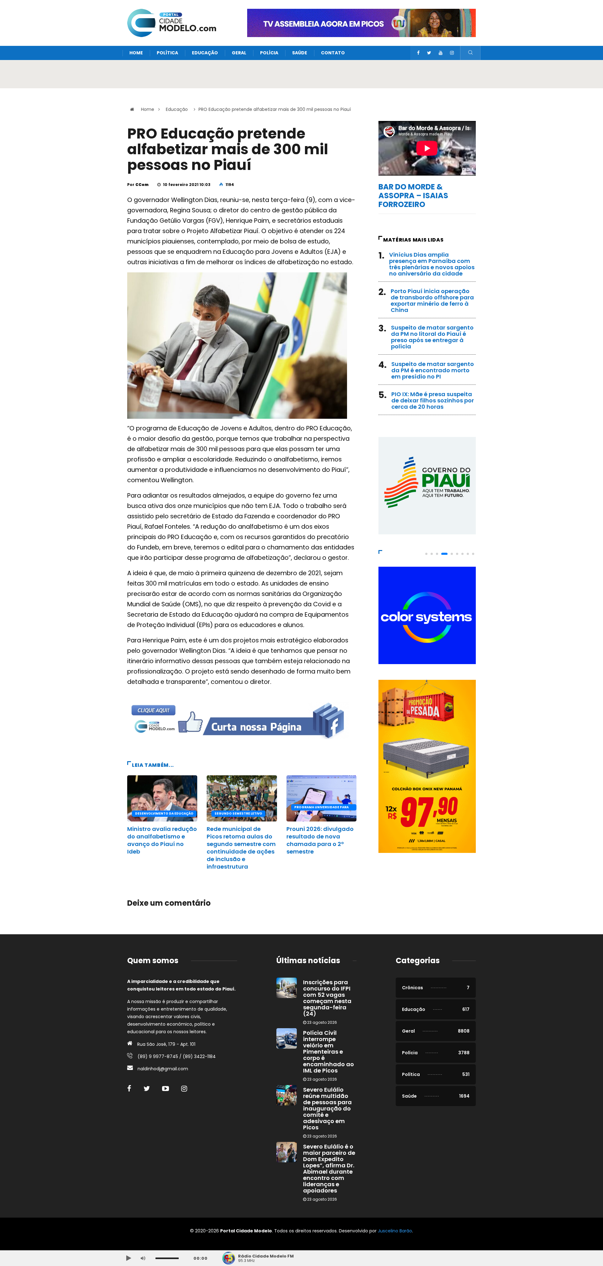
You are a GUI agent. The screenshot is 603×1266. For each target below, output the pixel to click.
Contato (333, 53)
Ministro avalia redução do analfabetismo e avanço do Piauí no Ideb (162, 840)
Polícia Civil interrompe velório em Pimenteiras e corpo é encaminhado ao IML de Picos (328, 1051)
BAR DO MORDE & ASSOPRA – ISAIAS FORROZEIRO (413, 196)
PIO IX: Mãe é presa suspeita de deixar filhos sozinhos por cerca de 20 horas (432, 400)
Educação (205, 53)
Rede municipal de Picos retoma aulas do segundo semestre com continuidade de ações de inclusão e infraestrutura (241, 847)
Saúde (299, 53)
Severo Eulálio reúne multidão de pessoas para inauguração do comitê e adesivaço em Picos (327, 1108)
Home (136, 53)
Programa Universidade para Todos (321, 807)
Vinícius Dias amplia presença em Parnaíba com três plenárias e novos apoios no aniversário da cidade (432, 264)
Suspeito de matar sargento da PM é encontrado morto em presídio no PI (432, 370)
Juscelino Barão (395, 1231)
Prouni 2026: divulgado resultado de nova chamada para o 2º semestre (320, 840)
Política (167, 53)
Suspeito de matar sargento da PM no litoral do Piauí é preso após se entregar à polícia (432, 337)
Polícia (269, 53)
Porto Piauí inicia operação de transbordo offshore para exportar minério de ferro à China (432, 300)
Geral (239, 53)
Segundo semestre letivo (238, 813)
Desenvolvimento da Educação (164, 813)
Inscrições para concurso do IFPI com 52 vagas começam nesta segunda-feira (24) (327, 998)
